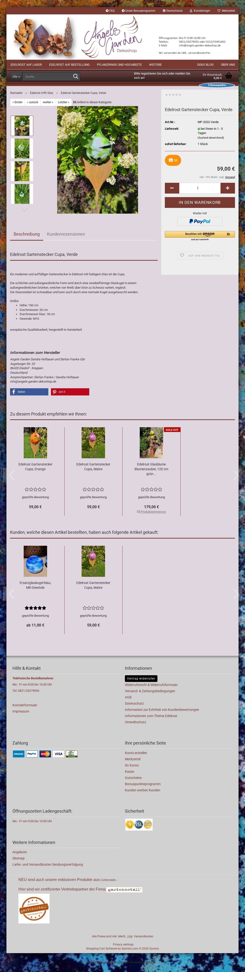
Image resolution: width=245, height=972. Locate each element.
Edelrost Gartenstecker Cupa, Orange (35, 466)
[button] (172, 10)
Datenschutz (134, 703)
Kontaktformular (24, 705)
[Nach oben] (232, 965)
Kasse (129, 771)
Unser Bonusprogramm (140, 10)
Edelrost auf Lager (26, 64)
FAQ (112, 10)
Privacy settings (123, 944)
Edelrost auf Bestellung (69, 64)
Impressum (20, 711)
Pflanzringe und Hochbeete (119, 64)
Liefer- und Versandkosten (32, 864)
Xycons (154, 948)
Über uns (228, 64)
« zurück (32, 102)
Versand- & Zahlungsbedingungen (150, 691)
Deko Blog (205, 64)
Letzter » (63, 102)
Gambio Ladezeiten (102, 962)
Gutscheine (133, 778)
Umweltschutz (135, 722)
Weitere (155, 64)
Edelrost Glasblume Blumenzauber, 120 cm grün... (151, 469)
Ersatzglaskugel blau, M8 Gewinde (35, 585)
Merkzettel (227, 10)
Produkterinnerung (153, 511)
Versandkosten (143, 936)
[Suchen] (75, 76)
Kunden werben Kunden (142, 790)
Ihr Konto (132, 765)
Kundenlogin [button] (201, 10)
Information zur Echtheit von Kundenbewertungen (162, 710)
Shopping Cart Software (101, 948)
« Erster (17, 102)
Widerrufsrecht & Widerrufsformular (151, 685)
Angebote (19, 852)
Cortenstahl (108, 880)
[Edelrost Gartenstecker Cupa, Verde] (97, 159)
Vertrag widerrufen (141, 678)
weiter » (48, 102)
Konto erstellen (136, 753)
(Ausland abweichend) (211, 137)
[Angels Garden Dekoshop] (122, 37)
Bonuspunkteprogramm (143, 784)
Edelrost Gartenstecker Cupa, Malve (93, 466)
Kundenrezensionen (66, 234)
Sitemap (18, 858)
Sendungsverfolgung (67, 864)
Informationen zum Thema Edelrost (151, 716)
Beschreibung (27, 234)
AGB (128, 697)
